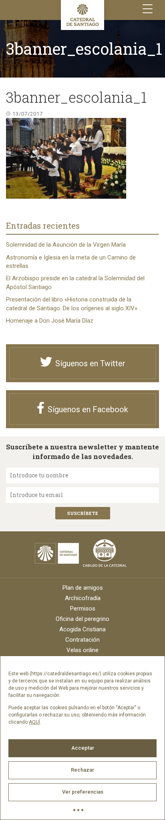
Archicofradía (83, 598)
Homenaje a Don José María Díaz (49, 320)
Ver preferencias (82, 792)
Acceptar (82, 748)
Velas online (82, 650)
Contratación (82, 639)
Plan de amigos (82, 587)
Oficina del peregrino (82, 618)
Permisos (82, 608)
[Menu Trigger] (148, 9)
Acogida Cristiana (82, 629)
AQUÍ (34, 722)
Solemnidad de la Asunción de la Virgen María (66, 244)
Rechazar (82, 770)
